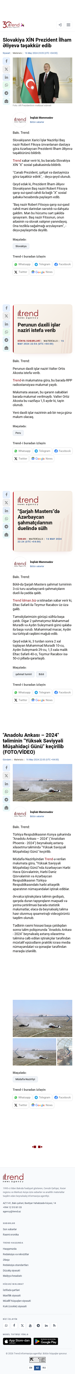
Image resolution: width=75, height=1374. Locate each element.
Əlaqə (6, 1259)
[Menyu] (68, 24)
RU (44, 1368)
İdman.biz (29, 600)
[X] (22, 1325)
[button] (6, 61)
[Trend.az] (13, 25)
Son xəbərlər (10, 1229)
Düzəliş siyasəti (11, 1270)
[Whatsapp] (6, 1325)
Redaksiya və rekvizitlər (16, 1254)
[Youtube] (30, 1325)
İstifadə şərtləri (11, 1290)
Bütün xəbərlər (37, 122)
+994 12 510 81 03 (12, 1207)
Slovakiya (21, 246)
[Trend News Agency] (13, 1178)
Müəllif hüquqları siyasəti (17, 1300)
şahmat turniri (23, 674)
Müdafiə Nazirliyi (25, 1079)
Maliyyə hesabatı (12, 1275)
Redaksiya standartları (15, 1265)
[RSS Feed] (54, 1325)
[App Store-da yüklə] (17, 1341)
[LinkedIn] (46, 1325)
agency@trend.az (12, 1211)
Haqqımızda (10, 1248)
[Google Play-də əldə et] (45, 1341)
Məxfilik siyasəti (12, 1295)
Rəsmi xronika (11, 1234)
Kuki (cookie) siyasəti (15, 1306)
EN (30, 1368)
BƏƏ (41, 674)
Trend (17, 160)
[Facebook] (14, 1325)
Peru (18, 432)
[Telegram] (38, 1325)
